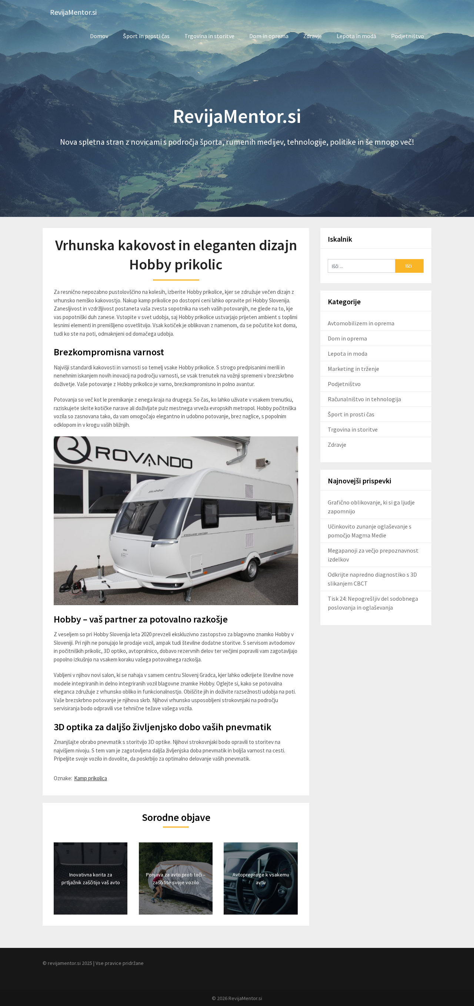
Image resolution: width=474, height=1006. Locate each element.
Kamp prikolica (90, 778)
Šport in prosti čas (146, 36)
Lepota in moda (356, 36)
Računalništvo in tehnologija (364, 399)
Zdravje (312, 36)
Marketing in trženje (353, 368)
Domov (99, 36)
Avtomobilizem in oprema (361, 323)
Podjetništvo (407, 36)
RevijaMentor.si (73, 12)
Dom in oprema (268, 36)
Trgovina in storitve (209, 36)
